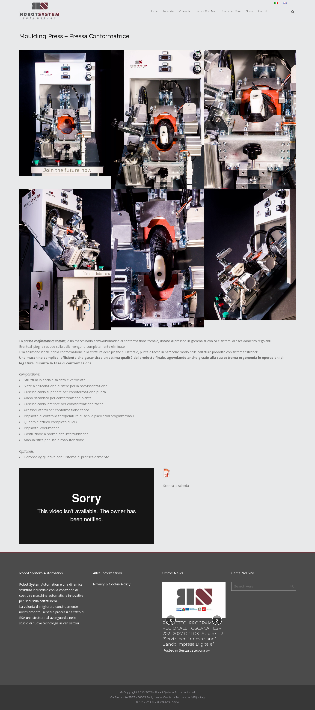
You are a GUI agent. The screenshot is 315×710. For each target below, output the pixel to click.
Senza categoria (191, 650)
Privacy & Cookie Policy (112, 584)
